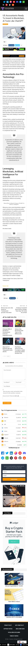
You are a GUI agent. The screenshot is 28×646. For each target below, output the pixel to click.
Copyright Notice (8, 628)
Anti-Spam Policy (19, 625)
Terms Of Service (14, 636)
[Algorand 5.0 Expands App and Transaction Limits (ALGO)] (8, 341)
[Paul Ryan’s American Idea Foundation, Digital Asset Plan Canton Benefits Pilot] (20, 341)
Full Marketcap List (14, 447)
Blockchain (5, 24)
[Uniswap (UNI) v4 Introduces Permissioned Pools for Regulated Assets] (8, 323)
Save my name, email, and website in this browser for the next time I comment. (12, 392)
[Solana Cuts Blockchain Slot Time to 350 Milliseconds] (20, 323)
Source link (5, 286)
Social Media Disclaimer (14, 632)
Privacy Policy (8, 625)
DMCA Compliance (20, 628)
